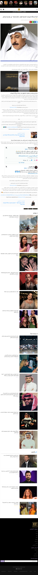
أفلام (37, 537)
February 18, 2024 (25, 129)
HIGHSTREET (16, 505)
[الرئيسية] (19, 9)
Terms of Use (10, 571)
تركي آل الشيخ (30, 208)
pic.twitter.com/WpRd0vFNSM (6, 195)
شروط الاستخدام (3, 571)
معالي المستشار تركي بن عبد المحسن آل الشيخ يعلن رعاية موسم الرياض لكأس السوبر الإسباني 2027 (10, 395)
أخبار (37, 531)
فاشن (37, 543)
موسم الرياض (26, 208)
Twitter (18, 569)
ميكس (17, 218)
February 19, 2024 (13, 107)
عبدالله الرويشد (35, 208)
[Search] (6, 9)
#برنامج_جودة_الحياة (16, 195)
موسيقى (17, 377)
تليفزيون (17, 275)
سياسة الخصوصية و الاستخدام (23, 571)
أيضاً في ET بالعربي (21, 133)
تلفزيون (36, 539)
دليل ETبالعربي (35, 545)
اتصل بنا (31, 571)
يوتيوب (16, 569)
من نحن (35, 571)
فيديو (3, 9)
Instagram (20, 569)
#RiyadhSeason (26, 195)
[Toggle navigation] (37, 9)
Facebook (21, 569)
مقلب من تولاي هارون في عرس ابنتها (11, 291)
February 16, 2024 (21, 197)
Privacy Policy (15, 571)
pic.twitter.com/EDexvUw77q (12, 127)
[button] (37, 22)
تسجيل (2, 561)
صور (37, 535)
